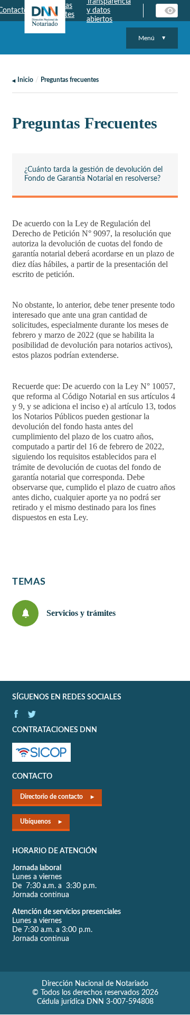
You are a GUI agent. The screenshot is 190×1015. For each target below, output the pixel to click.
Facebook (16, 714)
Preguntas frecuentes (70, 80)
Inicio (25, 80)
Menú (146, 38)
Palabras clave (171, 10)
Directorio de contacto (51, 796)
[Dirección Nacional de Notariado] (44, 16)
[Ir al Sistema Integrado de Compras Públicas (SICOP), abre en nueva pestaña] (41, 759)
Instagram (32, 714)
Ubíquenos (35, 821)
